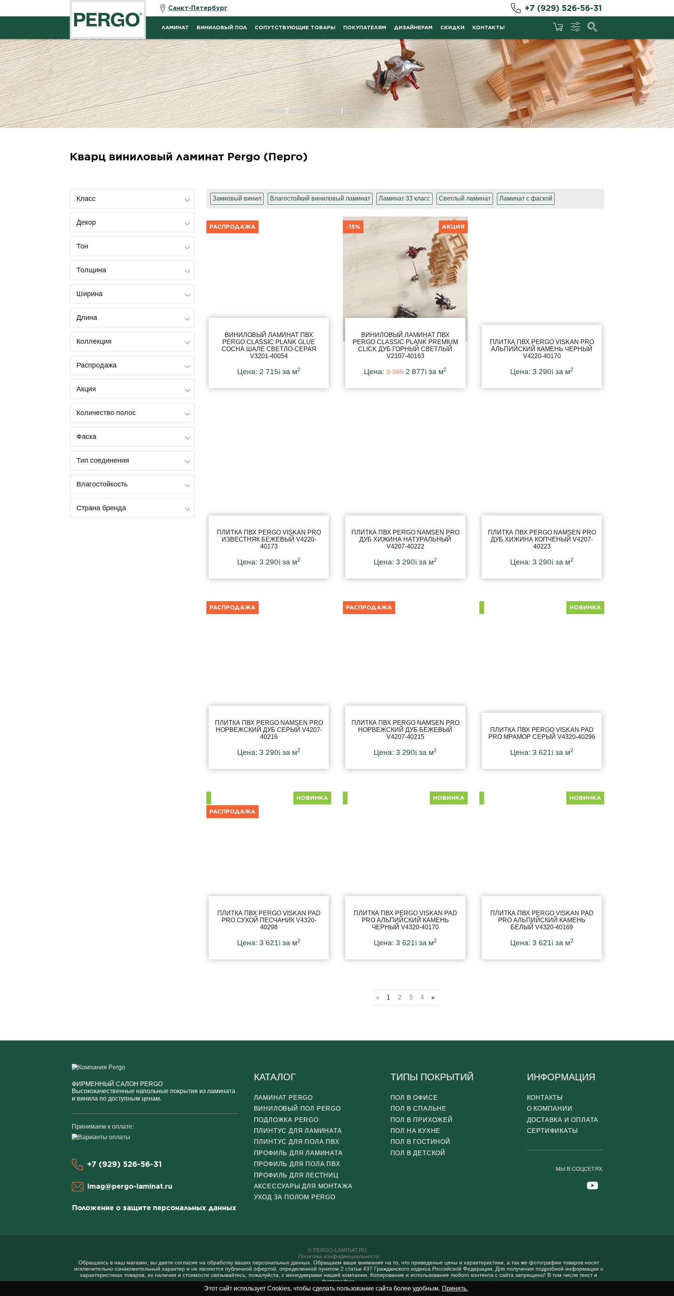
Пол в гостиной (420, 1141)
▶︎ (433, 997)
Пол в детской (417, 1153)
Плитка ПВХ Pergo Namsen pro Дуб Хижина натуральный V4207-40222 (405, 493)
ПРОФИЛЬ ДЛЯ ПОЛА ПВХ (297, 1164)
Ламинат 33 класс (404, 198)
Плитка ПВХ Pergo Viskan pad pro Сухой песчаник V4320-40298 (268, 873)
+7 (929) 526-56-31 (563, 8)
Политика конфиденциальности (338, 1256)
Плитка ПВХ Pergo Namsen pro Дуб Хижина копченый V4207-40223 (541, 493)
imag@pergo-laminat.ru (129, 1186)
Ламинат (175, 27)
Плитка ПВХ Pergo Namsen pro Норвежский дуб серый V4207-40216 (268, 683)
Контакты (488, 27)
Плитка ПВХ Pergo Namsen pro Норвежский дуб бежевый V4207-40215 (405, 683)
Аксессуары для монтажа (303, 1186)
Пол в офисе (414, 1097)
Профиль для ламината (298, 1153)
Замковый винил (237, 198)
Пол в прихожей (421, 1120)
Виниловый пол (222, 27)
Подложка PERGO (286, 1120)
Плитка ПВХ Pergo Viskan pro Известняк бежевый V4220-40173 (268, 493)
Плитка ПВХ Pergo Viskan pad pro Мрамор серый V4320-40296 (541, 683)
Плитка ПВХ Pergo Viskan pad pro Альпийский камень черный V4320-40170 (405, 873)
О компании (550, 1108)
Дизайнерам (413, 27)
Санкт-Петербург (197, 8)
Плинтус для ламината (298, 1130)
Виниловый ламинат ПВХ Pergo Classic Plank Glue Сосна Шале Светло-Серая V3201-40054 (268, 302)
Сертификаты (552, 1130)
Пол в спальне (418, 1108)
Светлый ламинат (465, 198)
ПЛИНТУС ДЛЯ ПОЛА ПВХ (297, 1141)
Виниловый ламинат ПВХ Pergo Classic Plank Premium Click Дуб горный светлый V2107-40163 (405, 302)
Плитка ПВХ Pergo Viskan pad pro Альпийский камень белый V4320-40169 (541, 873)
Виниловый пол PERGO (297, 1108)
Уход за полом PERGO (294, 1197)
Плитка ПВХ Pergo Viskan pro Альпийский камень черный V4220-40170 (541, 302)
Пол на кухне (415, 1130)
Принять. (455, 1288)
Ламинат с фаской (525, 198)
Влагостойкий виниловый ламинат (320, 198)
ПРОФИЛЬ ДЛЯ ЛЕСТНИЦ (296, 1175)
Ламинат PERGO (283, 1097)
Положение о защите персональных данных (154, 1208)
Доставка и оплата (563, 1120)
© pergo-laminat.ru (337, 1250)
